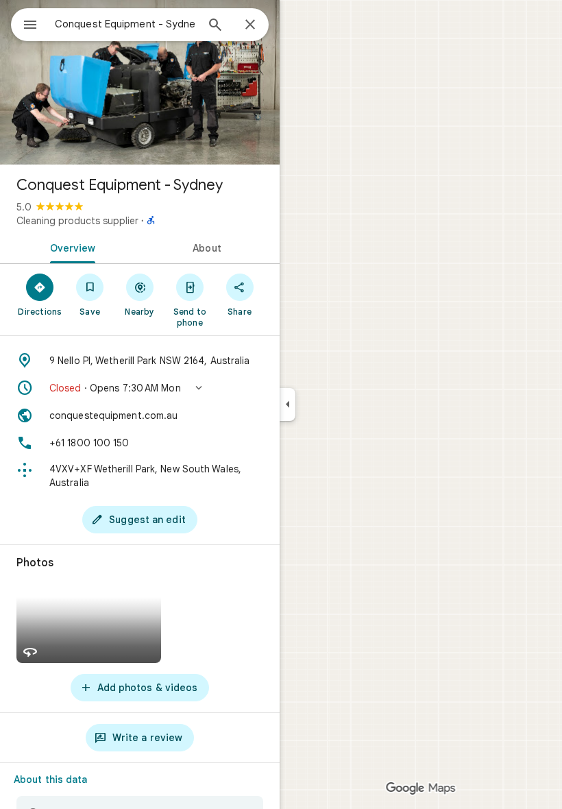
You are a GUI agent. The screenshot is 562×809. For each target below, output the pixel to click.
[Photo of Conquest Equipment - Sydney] (140, 82)
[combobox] (125, 24)
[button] (140, 388)
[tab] (70, 246)
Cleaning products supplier (77, 221)
